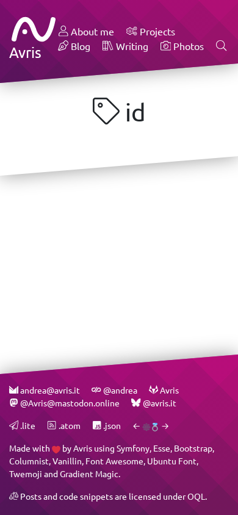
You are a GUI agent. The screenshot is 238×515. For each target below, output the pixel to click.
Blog (79, 46)
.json (111, 425)
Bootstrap (193, 448)
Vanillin (67, 461)
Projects (156, 31)
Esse (161, 448)
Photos (187, 46)
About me (91, 31)
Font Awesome (114, 461)
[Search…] (221, 46)
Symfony (133, 448)
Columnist (29, 461)
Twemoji (25, 474)
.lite (26, 425)
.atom (68, 425)
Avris (82, 448)
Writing (131, 46)
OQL (196, 496)
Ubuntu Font (172, 461)
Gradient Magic (89, 474)
